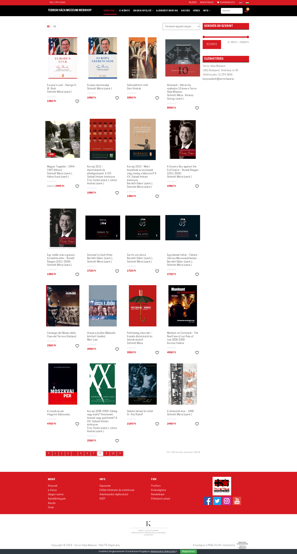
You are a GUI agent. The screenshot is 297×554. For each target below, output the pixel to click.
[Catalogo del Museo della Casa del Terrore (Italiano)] (62, 305)
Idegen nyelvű (56, 494)
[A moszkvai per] (62, 384)
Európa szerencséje (99, 87)
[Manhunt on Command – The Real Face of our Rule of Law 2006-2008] (182, 305)
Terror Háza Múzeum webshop (70, 10)
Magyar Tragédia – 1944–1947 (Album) (61, 172)
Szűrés (212, 44)
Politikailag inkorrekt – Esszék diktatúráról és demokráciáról (139, 338)
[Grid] (48, 26)
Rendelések (157, 494)
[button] (248, 10)
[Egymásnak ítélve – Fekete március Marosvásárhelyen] (182, 227)
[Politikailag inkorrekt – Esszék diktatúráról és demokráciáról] (142, 305)
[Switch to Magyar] (246, 3)
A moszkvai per (58, 413)
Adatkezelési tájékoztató (114, 494)
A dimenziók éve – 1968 (180, 413)
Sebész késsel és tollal (140, 413)
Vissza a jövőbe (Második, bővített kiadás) (101, 336)
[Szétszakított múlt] (143, 58)
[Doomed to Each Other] (102, 228)
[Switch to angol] (241, 3)
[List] (55, 26)
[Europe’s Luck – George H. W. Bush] (62, 58)
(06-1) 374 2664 (57, 3)
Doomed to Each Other (100, 258)
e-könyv (52, 490)
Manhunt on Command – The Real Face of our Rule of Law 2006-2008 (182, 338)
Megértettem (188, 552)
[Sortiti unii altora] (142, 228)
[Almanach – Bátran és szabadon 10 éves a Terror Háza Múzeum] (182, 57)
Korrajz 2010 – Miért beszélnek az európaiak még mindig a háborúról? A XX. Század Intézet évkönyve (142, 177)
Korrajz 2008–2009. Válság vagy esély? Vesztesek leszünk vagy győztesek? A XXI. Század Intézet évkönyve (102, 421)
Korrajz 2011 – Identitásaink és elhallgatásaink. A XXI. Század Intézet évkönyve (102, 175)
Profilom (156, 486)
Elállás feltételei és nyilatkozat (117, 490)
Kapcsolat (105, 486)
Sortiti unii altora (140, 258)
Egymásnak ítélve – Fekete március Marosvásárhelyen (182, 260)
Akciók (52, 503)
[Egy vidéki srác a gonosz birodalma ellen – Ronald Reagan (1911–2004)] (62, 227)
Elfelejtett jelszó (160, 499)
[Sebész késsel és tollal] (143, 384)
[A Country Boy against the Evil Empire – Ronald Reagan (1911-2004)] (182, 139)
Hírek (51, 507)
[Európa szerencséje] (102, 58)
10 (113, 453)
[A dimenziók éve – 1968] (182, 384)
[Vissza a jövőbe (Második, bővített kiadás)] (103, 305)
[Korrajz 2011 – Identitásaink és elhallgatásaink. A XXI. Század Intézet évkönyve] (103, 139)
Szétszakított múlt (137, 87)
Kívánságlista (158, 490)
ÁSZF (102, 499)
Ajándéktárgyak (57, 499)
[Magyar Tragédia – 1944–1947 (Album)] (62, 139)
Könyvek (53, 486)
